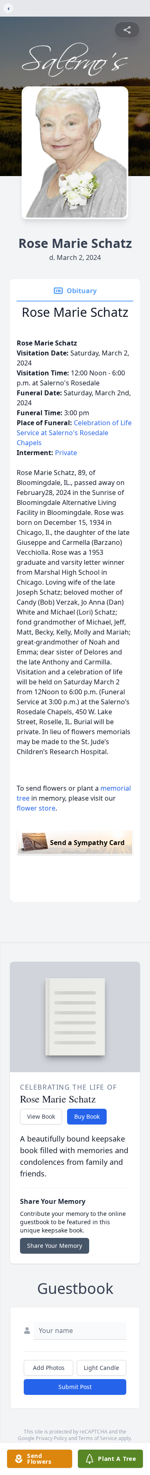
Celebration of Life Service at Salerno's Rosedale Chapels (74, 432)
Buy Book (87, 1116)
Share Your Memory (54, 1246)
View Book (41, 1116)
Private (66, 452)
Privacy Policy (51, 1438)
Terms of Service (97, 1438)
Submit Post (75, 1387)
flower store (36, 808)
